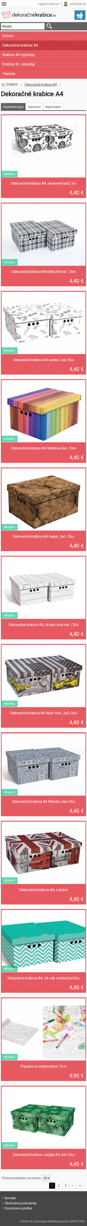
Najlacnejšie (53, 107)
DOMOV (12, 84)
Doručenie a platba (18, 1208)
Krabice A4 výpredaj (18, 55)
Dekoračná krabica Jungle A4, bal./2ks (43, 1154)
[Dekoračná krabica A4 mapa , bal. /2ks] (43, 499)
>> (80, 1185)
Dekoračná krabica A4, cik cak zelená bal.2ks (43, 978)
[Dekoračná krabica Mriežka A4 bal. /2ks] (43, 235)
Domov (8, 36)
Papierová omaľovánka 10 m (44, 1066)
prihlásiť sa (78, 4)
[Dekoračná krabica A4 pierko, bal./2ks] (43, 323)
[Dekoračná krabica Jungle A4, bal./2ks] (43, 1118)
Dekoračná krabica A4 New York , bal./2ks (43, 713)
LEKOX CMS (77, 1221)
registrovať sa (49, 4)
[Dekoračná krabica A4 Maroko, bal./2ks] (43, 764)
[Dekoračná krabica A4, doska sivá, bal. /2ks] (43, 588)
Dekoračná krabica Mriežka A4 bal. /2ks (44, 271)
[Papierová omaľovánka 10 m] (43, 1029)
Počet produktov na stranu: (22, 1178)
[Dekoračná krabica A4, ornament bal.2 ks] (43, 146)
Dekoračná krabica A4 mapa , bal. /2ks (43, 536)
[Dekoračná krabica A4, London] (43, 853)
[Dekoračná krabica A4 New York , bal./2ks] (43, 676)
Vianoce (8, 73)
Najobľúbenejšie (13, 107)
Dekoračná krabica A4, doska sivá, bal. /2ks (44, 625)
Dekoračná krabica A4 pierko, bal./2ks (43, 360)
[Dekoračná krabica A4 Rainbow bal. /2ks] (43, 411)
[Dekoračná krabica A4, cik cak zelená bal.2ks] (43, 941)
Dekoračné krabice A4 (20, 45)
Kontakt (10, 1198)
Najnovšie (34, 107)
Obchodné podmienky (21, 1203)
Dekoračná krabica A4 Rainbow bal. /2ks (43, 448)
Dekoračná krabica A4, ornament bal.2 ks (43, 183)
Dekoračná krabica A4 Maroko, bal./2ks (43, 801)
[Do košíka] (79, 15)
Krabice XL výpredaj (18, 64)
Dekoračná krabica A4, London (43, 890)
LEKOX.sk (26, 1221)
